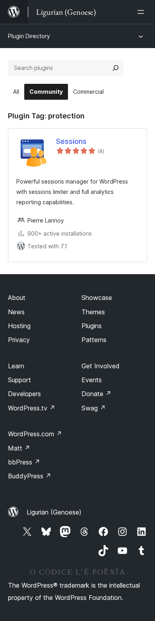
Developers (24, 394)
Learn (16, 366)
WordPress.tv (31, 408)
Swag (93, 408)
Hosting (19, 326)
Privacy (19, 340)
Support (19, 380)
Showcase (96, 298)
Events (91, 380)
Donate (96, 394)
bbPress (24, 462)
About (16, 298)
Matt (19, 448)
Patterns (94, 340)
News (16, 312)
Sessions (71, 141)
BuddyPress (29, 476)
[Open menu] (142, 12)
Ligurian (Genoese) (54, 512)
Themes (93, 312)
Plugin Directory (29, 36)
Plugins (91, 326)
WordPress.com (35, 434)
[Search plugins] (116, 68)
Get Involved (100, 366)
